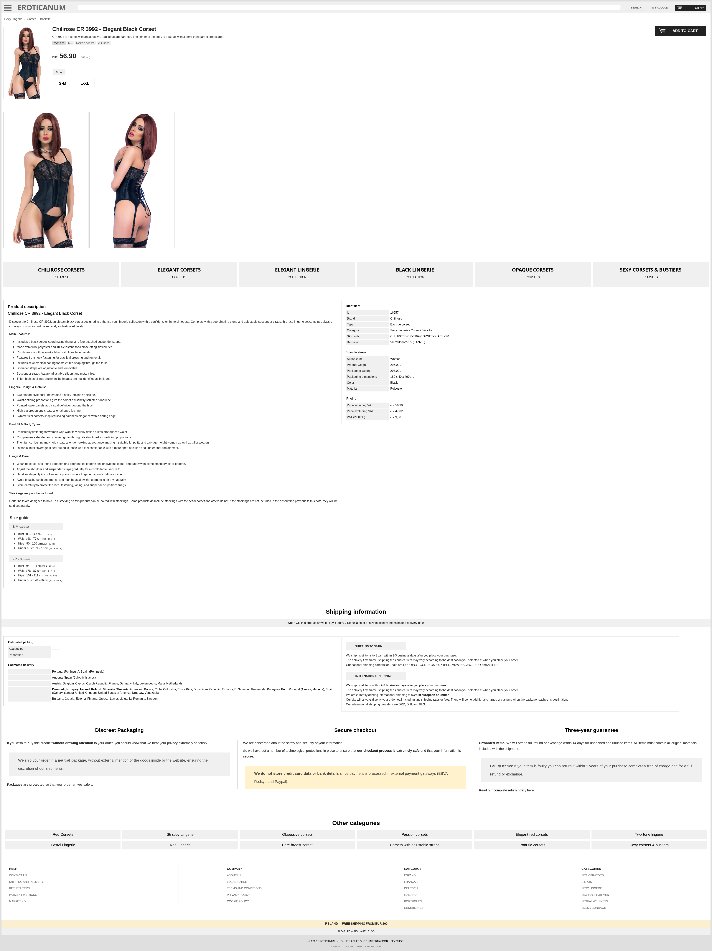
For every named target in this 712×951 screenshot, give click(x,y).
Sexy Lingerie (13, 19)
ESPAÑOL (410, 875)
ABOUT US (234, 875)
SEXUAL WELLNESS (594, 901)
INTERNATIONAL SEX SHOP (386, 941)
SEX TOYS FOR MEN (595, 894)
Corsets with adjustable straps (414, 845)
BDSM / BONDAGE (593, 907)
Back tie (45, 19)
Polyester (396, 388)
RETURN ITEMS (19, 888)
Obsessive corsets (297, 834)
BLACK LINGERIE (415, 269)
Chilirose (396, 318)
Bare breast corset (297, 845)
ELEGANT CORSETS (179, 269)
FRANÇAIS (411, 881)
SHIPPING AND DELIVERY (26, 881)
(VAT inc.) (85, 57)
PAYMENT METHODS (23, 894)
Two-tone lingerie (649, 834)
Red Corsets (63, 834)
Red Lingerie (180, 845)
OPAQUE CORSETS (532, 269)
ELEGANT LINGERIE (297, 269)
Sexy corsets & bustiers (649, 845)
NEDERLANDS (413, 907)
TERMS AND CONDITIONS (244, 888)
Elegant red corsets (532, 834)
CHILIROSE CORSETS (61, 269)
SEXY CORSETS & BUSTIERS (651, 269)
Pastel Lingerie (63, 845)
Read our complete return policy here (506, 790)
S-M (62, 83)
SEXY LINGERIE (592, 888)
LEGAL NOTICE (237, 881)
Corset (31, 19)
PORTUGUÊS (413, 901)
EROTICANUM (42, 7)
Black (394, 382)
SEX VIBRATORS (592, 875)
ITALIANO (410, 894)
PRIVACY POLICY (238, 894)
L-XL (84, 83)
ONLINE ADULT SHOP (354, 941)
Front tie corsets (531, 845)
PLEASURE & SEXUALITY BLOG (356, 931)
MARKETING (17, 901)
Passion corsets (415, 834)
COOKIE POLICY (238, 901)
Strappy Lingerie (180, 834)
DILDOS (586, 881)
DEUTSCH (411, 888)
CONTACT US (18, 875)
